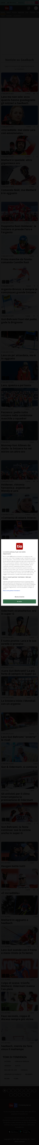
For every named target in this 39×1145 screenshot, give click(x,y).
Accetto (19, 601)
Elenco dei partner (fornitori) (11, 590)
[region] (19, 572)
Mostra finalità (19, 596)
